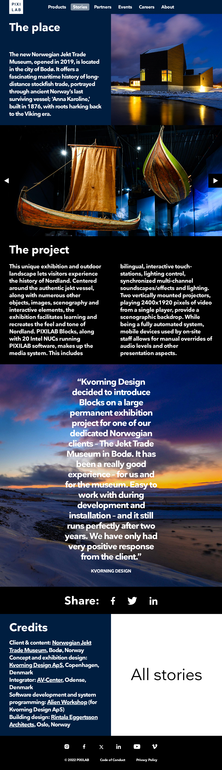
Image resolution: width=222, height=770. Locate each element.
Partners (102, 7)
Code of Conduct (112, 760)
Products (57, 7)
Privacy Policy (146, 760)
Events (125, 7)
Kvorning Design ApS (35, 665)
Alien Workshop (67, 702)
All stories (166, 675)
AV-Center (49, 680)
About (167, 7)
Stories (80, 7)
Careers (146, 7)
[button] (7, 181)
